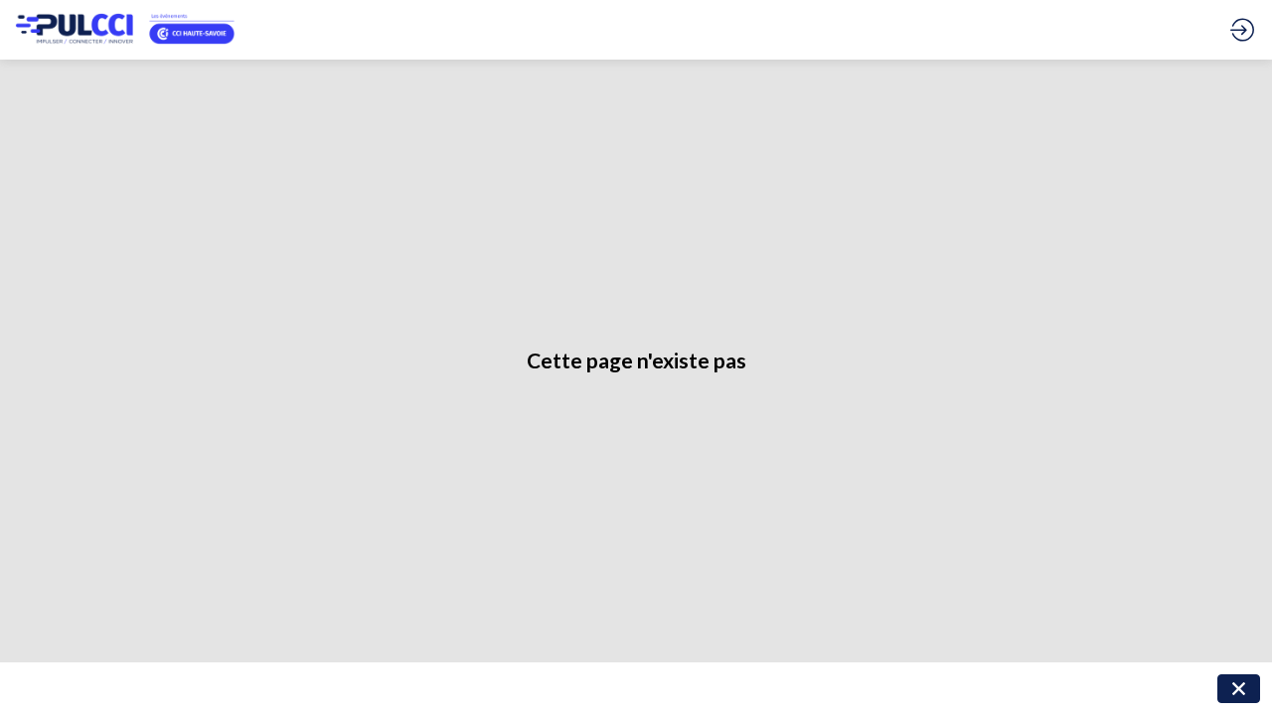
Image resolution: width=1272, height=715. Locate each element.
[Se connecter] (1242, 30)
